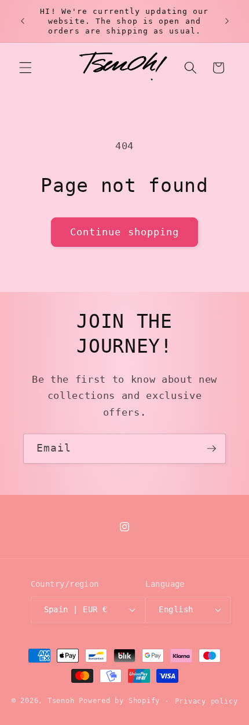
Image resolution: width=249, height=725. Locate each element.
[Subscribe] (211, 449)
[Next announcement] (227, 21)
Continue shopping (125, 232)
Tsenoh (61, 701)
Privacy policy (206, 701)
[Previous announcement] (22, 21)
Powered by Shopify (119, 701)
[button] (25, 68)
